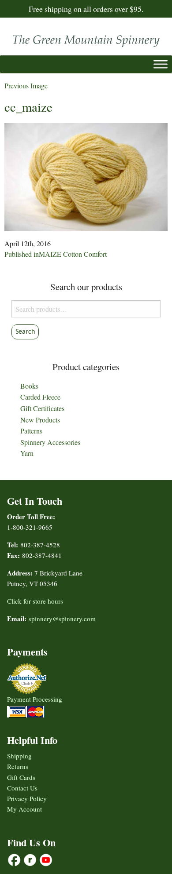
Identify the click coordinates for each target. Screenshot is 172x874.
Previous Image (26, 85)
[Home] (86, 39)
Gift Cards (21, 777)
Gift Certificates (42, 408)
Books (29, 385)
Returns (17, 766)
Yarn (27, 453)
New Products (40, 419)
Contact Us (22, 787)
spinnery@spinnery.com (62, 618)
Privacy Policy (27, 798)
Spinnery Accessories (50, 442)
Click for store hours (35, 601)
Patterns (31, 430)
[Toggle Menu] (160, 64)
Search (25, 331)
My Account (24, 809)
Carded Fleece (40, 396)
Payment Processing (34, 699)
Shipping (19, 755)
